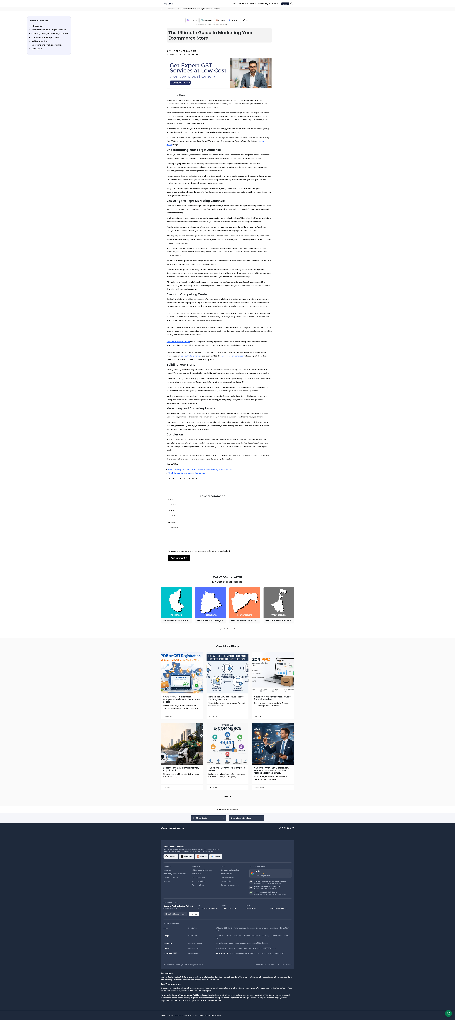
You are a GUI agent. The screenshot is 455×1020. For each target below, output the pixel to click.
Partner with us (198, 885)
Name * (171, 499)
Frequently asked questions (175, 874)
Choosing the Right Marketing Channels (50, 33)
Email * (171, 510)
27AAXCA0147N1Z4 (229, 908)
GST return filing (198, 881)
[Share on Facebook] (176, 54)
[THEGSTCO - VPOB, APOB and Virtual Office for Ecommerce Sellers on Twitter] (280, 828)
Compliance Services (241, 818)
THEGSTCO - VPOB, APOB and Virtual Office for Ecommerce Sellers (197, 1015)
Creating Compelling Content (45, 37)
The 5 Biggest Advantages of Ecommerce (186, 473)
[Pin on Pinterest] (184, 54)
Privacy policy (226, 874)
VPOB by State (200, 818)
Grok (248, 20)
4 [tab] (231, 629)
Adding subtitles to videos (178, 341)
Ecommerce (170, 9)
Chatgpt (193, 20)
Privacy (271, 965)
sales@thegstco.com (177, 914)
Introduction (37, 26)
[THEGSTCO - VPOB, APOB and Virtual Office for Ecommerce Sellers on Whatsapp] (290, 828)
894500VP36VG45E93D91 (279, 908)
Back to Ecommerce (227, 809)
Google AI (235, 20)
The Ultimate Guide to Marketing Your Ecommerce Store (199, 9)
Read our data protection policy (265, 889)
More (275, 3)
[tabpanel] (176, 605)
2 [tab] (224, 629)
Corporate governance (230, 885)
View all (227, 796)
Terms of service (227, 878)
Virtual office (197, 874)
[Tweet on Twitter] (180, 54)
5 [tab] (234, 629)
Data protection (260, 965)
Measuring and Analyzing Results (47, 45)
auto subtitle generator (190, 356)
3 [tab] (227, 629)
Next (291, 606)
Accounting (264, 3)
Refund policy (226, 881)
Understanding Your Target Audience (49, 29)
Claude (221, 20)
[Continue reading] (182, 672)
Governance (286, 965)
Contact (167, 881)
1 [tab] (221, 629)
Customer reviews (171, 878)
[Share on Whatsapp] (189, 54)
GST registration (198, 878)
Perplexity (207, 20)
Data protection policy (230, 870)
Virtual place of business (202, 870)
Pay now (194, 914)
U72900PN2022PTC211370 (208, 908)
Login (285, 4)
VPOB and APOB (240, 3)
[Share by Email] (197, 54)
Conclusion (37, 48)
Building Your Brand (40, 41)
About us (167, 870)
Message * (172, 522)
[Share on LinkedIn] (193, 54)
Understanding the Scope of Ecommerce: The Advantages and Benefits (200, 469)
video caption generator (233, 356)
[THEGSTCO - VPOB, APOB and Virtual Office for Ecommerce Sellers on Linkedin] (293, 828)
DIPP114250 (251, 908)
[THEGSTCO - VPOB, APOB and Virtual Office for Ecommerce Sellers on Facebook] (282, 828)
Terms (278, 965)
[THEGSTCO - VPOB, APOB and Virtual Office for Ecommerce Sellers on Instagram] (285, 828)
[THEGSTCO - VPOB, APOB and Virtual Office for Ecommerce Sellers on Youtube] (288, 828)
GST (253, 3)
